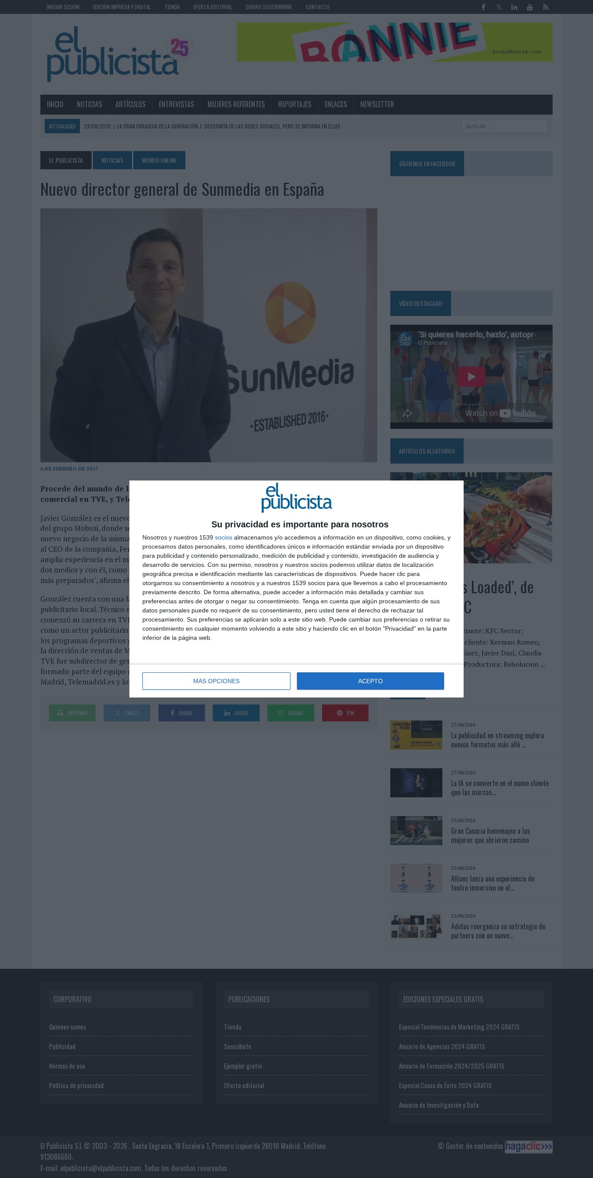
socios (223, 537)
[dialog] (296, 588)
